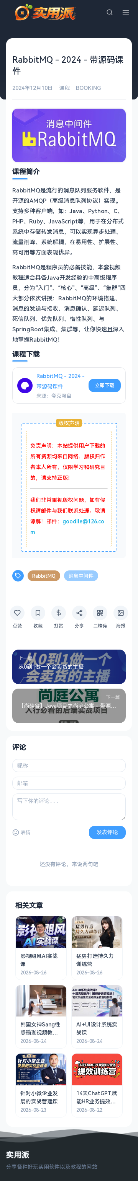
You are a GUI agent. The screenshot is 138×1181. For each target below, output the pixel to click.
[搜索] (110, 12)
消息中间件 (81, 575)
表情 (26, 832)
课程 (64, 87)
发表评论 (107, 832)
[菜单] (126, 12)
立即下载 (105, 385)
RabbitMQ (44, 575)
